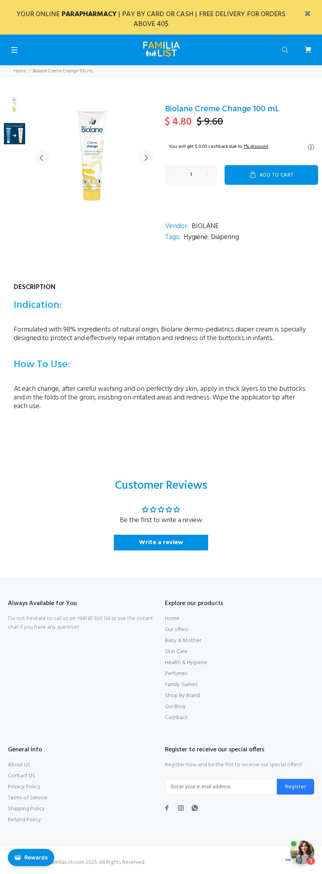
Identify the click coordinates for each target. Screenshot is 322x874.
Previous (41, 157)
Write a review (161, 542)
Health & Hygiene (186, 662)
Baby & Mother (183, 640)
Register (295, 786)
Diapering (225, 237)
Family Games (181, 684)
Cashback (176, 717)
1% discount (255, 147)
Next (145, 157)
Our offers (176, 629)
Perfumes (176, 673)
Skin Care (176, 651)
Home (20, 71)
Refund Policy (24, 819)
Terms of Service (28, 797)
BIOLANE (205, 226)
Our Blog (175, 706)
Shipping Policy (26, 808)
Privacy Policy (24, 786)
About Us (19, 764)
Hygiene (196, 237)
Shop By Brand (182, 695)
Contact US (21, 775)
